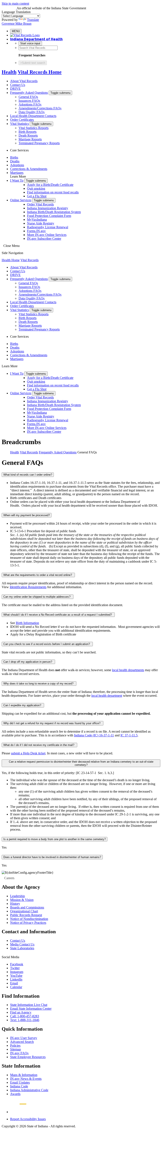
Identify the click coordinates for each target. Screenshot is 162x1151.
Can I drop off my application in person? (28, 661)
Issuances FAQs (29, 100)
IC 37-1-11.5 (129, 735)
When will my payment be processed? (26, 515)
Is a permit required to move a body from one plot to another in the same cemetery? (54, 839)
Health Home (11, 260)
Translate (33, 20)
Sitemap (15, 1049)
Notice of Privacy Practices (28, 922)
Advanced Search (22, 1042)
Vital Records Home (40, 72)
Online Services (20, 200)
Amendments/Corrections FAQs (40, 108)
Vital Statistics (19, 123)
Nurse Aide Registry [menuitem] (40, 223)
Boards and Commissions (27, 907)
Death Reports (28, 135)
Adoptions (17, 165)
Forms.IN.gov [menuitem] (36, 231)
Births (14, 157)
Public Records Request (26, 915)
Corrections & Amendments (28, 169)
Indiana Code (19, 1086)
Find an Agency (20, 1012)
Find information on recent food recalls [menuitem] (53, 192)
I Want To (16, 180)
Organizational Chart (24, 911)
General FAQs (28, 97)
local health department (106, 695)
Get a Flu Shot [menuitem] (36, 196)
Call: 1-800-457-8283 (24, 1016)
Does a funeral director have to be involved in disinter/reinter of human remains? (52, 857)
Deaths (14, 161)
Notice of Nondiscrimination (29, 919)
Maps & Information (23, 1075)
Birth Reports (27, 131)
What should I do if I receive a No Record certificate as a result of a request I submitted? (58, 614)
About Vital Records (24, 81)
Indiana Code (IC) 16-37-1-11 (94, 735)
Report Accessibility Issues (28, 1119)
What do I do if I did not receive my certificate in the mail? (39, 745)
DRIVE (15, 88)
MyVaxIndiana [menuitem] (37, 219)
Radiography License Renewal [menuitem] (47, 227)
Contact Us (17, 85)
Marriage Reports (30, 139)
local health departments (128, 670)
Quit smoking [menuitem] (36, 188)
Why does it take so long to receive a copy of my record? (39, 683)
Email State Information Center (30, 1008)
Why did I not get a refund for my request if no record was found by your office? (52, 723)
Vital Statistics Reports (34, 128)
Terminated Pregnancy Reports (39, 143)
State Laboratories (22, 948)
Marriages (16, 172)
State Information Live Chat (28, 1005)
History (15, 903)
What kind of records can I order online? (27, 474)
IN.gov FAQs (19, 1053)
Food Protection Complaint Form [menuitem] (49, 216)
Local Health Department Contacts (33, 116)
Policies (15, 1045)
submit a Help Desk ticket (28, 753)
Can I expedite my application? (22, 705)
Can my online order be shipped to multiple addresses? (37, 596)
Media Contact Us (22, 944)
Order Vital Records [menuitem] (40, 204)
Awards (15, 1094)
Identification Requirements (28, 587)
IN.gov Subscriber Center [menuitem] (44, 238)
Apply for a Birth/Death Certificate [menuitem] (50, 184)
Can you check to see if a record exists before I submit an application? (47, 644)
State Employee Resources (28, 1057)
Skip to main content (15, 3)
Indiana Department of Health (36, 39)
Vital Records (29, 260)
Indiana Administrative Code (29, 1090)
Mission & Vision (22, 900)
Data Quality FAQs (32, 112)
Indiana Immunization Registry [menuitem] (47, 208)
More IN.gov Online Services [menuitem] (46, 235)
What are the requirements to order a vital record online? (38, 575)
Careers (9, 878)
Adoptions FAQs (30, 104)
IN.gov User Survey (23, 1038)
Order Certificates (22, 119)
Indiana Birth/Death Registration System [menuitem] (54, 212)
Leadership (17, 896)
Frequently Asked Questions (29, 92)
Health (9, 72)
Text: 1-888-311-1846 (24, 1020)
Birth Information (27, 623)
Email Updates (20, 1082)
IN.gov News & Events (26, 1078)
